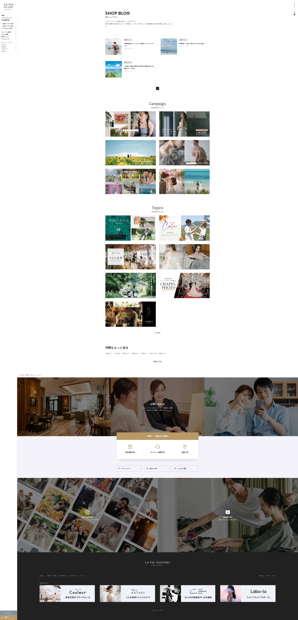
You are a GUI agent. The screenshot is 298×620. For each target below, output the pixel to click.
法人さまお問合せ (72, 575)
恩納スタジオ (135, 353)
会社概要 (49, 575)
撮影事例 (4, 47)
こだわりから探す (7, 28)
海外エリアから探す (8, 26)
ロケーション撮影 (6, 32)
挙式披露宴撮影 (6, 20)
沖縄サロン (144, 353)
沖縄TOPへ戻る (157, 361)
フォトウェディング (7, 17)
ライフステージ (6, 39)
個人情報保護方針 (62, 575)
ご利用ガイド (5, 49)
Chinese (274, 575)
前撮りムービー (6, 36)
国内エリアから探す (8, 23)
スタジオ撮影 (5, 34)
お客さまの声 (153, 353)
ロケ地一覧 (117, 353)
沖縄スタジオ (126, 353)
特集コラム (4, 44)
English (268, 575)
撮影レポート (162, 353)
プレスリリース (81, 575)
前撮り (3, 15)
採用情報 (54, 575)
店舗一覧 (4, 51)
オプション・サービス (7, 42)
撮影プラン (109, 353)
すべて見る (157, 332)
